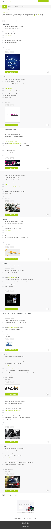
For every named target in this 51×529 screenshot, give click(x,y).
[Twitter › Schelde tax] (6, 52)
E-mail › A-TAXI (7, 184)
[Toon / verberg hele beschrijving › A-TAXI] (25, 189)
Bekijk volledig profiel (11, 72)
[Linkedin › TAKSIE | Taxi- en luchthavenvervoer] (11, 427)
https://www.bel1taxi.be (12, 232)
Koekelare (13, 450)
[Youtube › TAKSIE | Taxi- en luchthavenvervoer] (13, 427)
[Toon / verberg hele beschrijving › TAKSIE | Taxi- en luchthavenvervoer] (25, 415)
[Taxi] (4, 6)
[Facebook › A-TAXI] (8, 201)
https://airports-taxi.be (12, 37)
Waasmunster (14, 223)
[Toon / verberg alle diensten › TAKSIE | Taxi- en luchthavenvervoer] (25, 417)
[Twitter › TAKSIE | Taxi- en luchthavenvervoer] (6, 427)
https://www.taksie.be (12, 412)
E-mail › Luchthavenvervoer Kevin (11, 141)
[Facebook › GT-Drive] (8, 382)
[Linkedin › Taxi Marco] (11, 474)
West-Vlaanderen (8, 450)
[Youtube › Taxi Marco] (13, 474)
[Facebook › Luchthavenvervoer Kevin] (8, 158)
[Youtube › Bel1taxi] (13, 247)
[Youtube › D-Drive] (13, 291)
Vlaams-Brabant (7, 81)
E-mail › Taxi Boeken (8, 88)
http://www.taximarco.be (12, 460)
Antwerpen (6, 28)
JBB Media (24, 526)
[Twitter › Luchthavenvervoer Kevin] (6, 158)
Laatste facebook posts (9, 99)
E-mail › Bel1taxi (8, 230)
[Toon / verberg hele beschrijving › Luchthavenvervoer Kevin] (25, 145)
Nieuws (10, 6)
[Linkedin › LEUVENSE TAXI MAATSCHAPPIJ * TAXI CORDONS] (11, 339)
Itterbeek (13, 81)
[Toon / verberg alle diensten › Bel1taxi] (25, 237)
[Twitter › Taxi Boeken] (6, 105)
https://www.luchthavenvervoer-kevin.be (15, 143)
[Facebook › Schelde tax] (8, 52)
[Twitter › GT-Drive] (6, 382)
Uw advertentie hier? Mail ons (25, 512)
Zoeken (16, 6)
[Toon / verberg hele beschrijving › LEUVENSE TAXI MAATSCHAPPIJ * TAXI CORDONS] (25, 329)
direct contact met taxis (35, 15)
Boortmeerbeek (14, 403)
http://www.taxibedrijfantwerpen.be (14, 186)
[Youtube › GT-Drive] (13, 382)
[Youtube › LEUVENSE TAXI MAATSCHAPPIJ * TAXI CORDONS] (13, 339)
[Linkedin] (28, 523)
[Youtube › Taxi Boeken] (13, 105)
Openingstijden (8, 44)
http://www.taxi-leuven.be (12, 327)
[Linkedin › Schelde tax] (11, 52)
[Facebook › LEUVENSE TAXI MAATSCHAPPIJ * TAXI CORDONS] (8, 339)
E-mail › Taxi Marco (8, 457)
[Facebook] (25, 523)
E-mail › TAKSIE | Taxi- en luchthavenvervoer (13, 410)
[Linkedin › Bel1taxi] (11, 247)
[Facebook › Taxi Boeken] (8, 105)
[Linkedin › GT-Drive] (11, 382)
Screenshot (19, 37)
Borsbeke (13, 358)
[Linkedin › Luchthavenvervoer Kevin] (11, 158)
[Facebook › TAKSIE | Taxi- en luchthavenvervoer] (8, 427)
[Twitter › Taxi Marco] (6, 474)
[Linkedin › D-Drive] (11, 291)
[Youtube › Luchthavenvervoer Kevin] (13, 158)
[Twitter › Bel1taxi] (6, 247)
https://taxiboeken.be (12, 90)
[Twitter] (23, 523)
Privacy (28, 526)
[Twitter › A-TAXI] (6, 201)
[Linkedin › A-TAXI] (11, 201)
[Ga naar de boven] (47, 72)
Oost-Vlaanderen (8, 223)
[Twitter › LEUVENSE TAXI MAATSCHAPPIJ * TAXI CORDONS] (6, 339)
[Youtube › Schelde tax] (13, 52)
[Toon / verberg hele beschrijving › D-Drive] (25, 279)
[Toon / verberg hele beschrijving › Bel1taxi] (25, 235)
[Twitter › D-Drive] (6, 291)
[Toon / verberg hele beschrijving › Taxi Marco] (25, 462)
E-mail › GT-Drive (8, 365)
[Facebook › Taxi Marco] (8, 474)
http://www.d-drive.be (12, 277)
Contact (22, 6)
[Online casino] (26, 500)
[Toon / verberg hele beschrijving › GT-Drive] (25, 370)
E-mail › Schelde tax (8, 35)
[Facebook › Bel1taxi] (8, 247)
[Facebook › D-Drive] (8, 291)
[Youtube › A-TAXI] (13, 201)
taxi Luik (38, 14)
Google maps (17, 28)
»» (15, 21)
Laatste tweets (8, 47)
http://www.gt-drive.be (12, 368)
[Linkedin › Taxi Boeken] (11, 105)
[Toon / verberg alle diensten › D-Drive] (25, 282)
